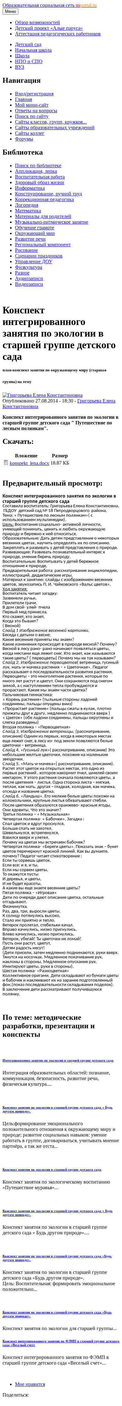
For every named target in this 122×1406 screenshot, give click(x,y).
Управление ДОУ (33, 261)
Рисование (26, 250)
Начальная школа (33, 50)
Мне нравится (30, 1384)
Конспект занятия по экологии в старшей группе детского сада (52, 1169)
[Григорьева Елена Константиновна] (43, 395)
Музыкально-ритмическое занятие (51, 222)
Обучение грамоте (34, 227)
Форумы (24, 138)
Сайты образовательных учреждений (54, 127)
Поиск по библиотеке (38, 165)
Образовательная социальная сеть (50, 5)
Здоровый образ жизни (39, 182)
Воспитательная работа (40, 176)
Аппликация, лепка (36, 171)
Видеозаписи (29, 284)
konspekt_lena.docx (29, 463)
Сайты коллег (29, 133)
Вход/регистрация (34, 93)
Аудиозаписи (29, 278)
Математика (28, 210)
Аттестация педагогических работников (58, 33)
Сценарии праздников (39, 255)
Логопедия (26, 205)
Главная (23, 99)
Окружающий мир (35, 233)
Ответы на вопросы (36, 110)
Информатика (30, 188)
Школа (22, 55)
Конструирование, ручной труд (48, 193)
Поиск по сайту (31, 116)
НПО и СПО (29, 61)
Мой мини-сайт (31, 105)
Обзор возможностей (37, 22)
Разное (22, 272)
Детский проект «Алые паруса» (49, 28)
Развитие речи (30, 239)
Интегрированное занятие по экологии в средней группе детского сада (58, 1060)
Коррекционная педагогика (44, 199)
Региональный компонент (43, 244)
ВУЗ (19, 67)
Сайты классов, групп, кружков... (51, 122)
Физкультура (28, 267)
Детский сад (28, 44)
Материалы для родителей (43, 216)
